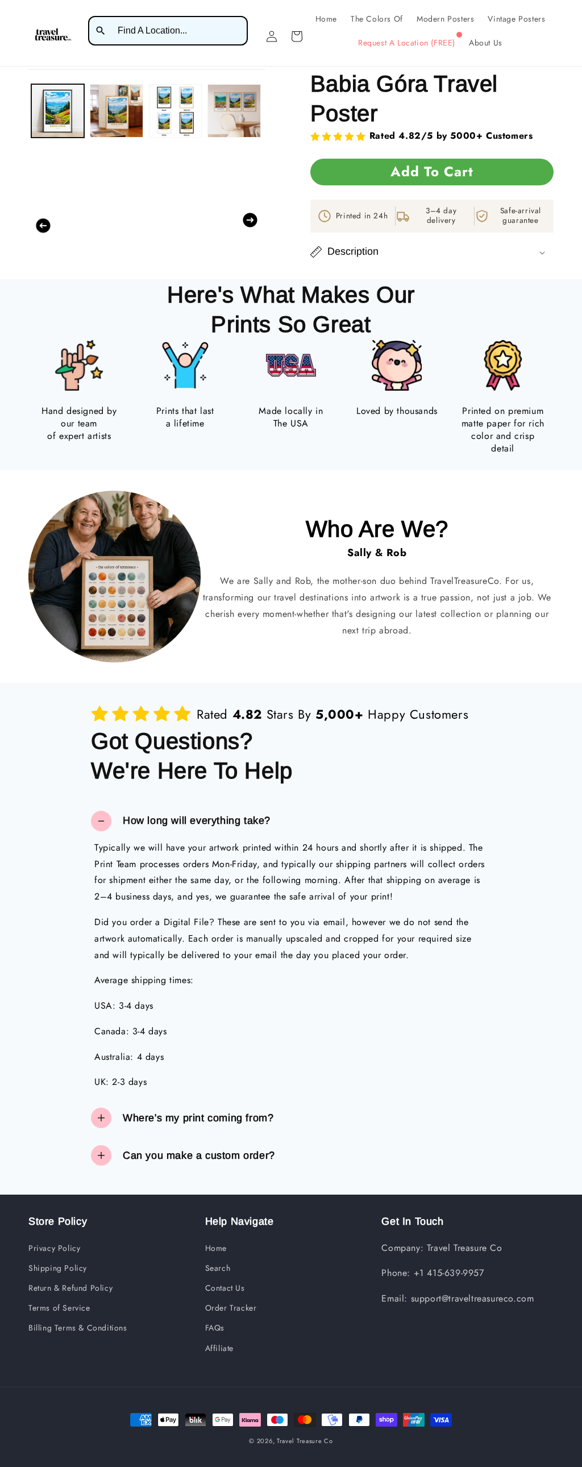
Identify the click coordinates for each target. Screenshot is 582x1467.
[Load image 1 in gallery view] (57, 110)
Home (216, 1248)
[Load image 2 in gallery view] (116, 110)
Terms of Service (59, 1307)
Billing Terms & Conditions (77, 1327)
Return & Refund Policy (70, 1288)
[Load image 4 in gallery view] (233, 110)
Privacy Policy (54, 1248)
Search (218, 1268)
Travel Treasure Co (305, 1440)
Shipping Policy (57, 1268)
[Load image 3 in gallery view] (175, 110)
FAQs (215, 1327)
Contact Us (225, 1288)
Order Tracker (231, 1307)
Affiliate (219, 1348)
